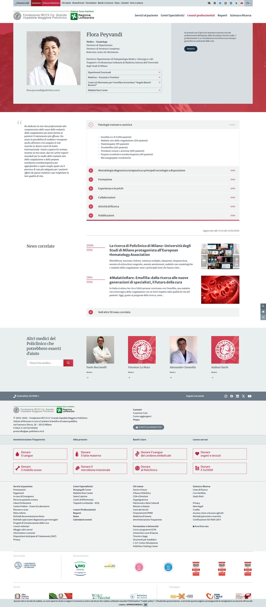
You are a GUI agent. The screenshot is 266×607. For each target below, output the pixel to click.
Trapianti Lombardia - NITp (86, 503)
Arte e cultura (136, 3)
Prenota (191, 49)
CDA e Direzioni (140, 496)
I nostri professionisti (201, 15)
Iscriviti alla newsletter (149, 427)
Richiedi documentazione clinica (28, 516)
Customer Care (140, 413)
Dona (117, 3)
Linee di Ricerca (200, 489)
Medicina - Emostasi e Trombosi (103, 77)
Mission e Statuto (141, 506)
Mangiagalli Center (82, 489)
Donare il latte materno (91, 453)
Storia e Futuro (140, 489)
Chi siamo (66, 3)
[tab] (163, 125)
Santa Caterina (80, 496)
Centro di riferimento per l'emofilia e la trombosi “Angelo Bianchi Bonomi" (119, 84)
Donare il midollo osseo (31, 468)
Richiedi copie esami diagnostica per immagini (35, 519)
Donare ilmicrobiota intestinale (95, 468)
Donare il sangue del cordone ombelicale (156, 453)
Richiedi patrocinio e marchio (207, 516)
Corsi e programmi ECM (144, 529)
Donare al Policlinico (149, 468)
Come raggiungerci (142, 416)
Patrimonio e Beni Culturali (146, 503)
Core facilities (199, 493)
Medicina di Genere (142, 516)
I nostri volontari (21, 526)
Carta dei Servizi (140, 509)
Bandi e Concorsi (105, 3)
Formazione (91, 3)
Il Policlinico (51, 3)
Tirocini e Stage (140, 536)
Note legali (198, 506)
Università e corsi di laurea (145, 533)
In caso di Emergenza (23, 496)
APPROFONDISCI (134, 604)
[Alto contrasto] (214, 3)
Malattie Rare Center (98, 90)
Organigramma (140, 499)
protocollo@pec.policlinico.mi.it (28, 431)
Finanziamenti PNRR (143, 513)
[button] (163, 125)
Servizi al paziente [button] (146, 15)
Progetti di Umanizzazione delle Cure (31, 523)
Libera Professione (22, 503)
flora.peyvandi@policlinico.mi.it (43, 90)
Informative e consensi (24, 533)
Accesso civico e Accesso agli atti (208, 513)
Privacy (16, 539)
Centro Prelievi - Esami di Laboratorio (31, 506)
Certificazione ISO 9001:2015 (207, 519)
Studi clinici (198, 496)
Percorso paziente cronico (25, 499)
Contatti (125, 3)
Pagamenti (18, 493)
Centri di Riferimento (83, 499)
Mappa (136, 419)
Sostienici (36, 3)
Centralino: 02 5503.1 (27, 396)
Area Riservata (201, 526)
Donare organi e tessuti (211, 453)
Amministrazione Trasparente (147, 519)
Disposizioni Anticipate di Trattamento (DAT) (34, 536)
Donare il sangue (27, 453)
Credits (196, 509)
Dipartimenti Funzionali (99, 72)
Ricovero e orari (20, 509)
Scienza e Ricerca (240, 15)
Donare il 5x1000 (207, 468)
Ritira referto (19, 513)
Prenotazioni (19, 489)
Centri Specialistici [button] (172, 15)
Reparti (222, 15)
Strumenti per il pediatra (144, 539)
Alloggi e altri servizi (23, 529)
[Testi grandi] (209, 3)
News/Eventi (78, 3)
